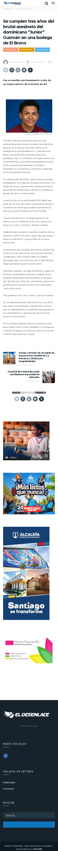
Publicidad (9, 782)
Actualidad (10, 49)
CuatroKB (37, 849)
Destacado (26, 49)
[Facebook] (5, 755)
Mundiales (42, 49)
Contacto (8, 788)
